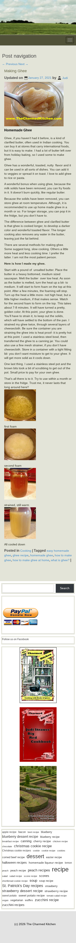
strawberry (51, 886)
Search (64, 588)
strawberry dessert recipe (22, 891)
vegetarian (16, 900)
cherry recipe (42, 841)
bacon (22, 832)
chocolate (7, 846)
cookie (36, 850)
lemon (68, 862)
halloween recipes (14, 862)
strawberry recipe (56, 891)
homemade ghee (41, 555)
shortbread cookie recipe (15, 881)
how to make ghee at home (31, 560)
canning (26, 841)
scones (44, 876)
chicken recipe (60, 841)
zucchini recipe (47, 900)
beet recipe (33, 832)
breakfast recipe (10, 841)
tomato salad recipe (57, 895)
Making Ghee (15, 71)
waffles (29, 900)
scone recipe (30, 876)
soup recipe (46, 880)
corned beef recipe (13, 857)
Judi (65, 77)
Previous (10, 64)
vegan (5, 900)
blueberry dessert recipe (20, 836)
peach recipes (39, 870)
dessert (35, 856)
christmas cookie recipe (33, 846)
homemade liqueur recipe (46, 862)
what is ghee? (60, 560)
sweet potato (9, 895)
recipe (60, 869)
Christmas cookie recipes (16, 850)
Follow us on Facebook (15, 639)
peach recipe (18, 870)
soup (33, 881)
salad (5, 876)
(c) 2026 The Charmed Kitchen (35, 924)
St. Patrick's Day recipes (22, 886)
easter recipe (54, 857)
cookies (61, 850)
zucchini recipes (13, 905)
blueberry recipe (50, 836)
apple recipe (9, 832)
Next (23, 64)
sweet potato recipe (32, 895)
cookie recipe (48, 850)
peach (5, 870)
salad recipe (16, 876)
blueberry (46, 832)
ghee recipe (20, 555)
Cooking (25, 550)
